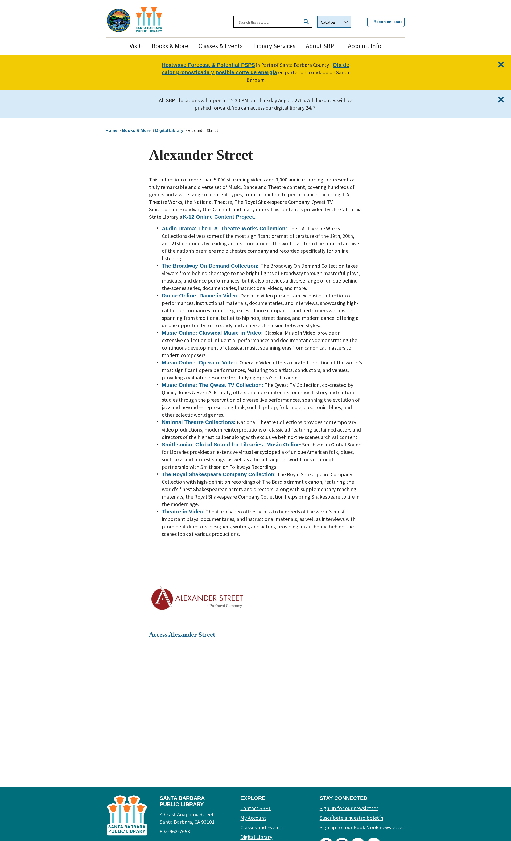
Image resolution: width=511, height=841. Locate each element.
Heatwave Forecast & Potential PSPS (208, 65)
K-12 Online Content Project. (219, 217)
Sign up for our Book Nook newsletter (362, 827)
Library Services (274, 46)
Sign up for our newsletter (349, 808)
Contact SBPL (255, 808)
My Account (253, 817)
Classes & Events (221, 46)
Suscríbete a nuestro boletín (351, 817)
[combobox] (334, 22)
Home (111, 130)
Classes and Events (261, 827)
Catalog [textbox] (328, 22)
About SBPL (321, 46)
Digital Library (169, 130)
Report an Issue (388, 21)
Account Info (364, 46)
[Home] (163, 19)
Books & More (170, 46)
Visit (135, 46)
